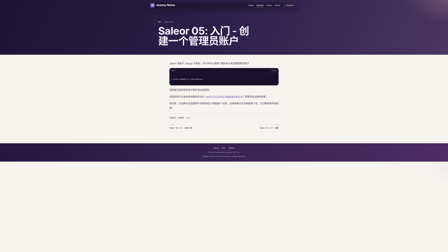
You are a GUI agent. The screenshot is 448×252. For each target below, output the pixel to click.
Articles (259, 5)
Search (188, 118)
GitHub (231, 148)
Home (251, 5)
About (277, 5)
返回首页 (172, 118)
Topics (269, 5)
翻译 (159, 22)
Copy (273, 70)
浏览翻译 (181, 118)
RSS (223, 148)
